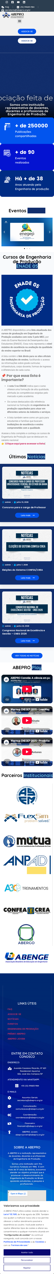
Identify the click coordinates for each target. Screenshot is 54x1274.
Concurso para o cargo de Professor (24, 507)
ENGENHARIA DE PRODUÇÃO (23, 1028)
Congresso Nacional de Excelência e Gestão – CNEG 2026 (23, 632)
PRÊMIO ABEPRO (16, 1033)
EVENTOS (13, 1023)
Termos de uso (19, 1245)
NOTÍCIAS (13, 1019)
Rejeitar (27, 1268)
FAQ (10, 1009)
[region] (27, 1237)
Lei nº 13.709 (10, 1214)
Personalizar (27, 1260)
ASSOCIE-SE (14, 1014)
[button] (19, 21)
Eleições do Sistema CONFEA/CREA (22, 570)
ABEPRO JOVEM (16, 1038)
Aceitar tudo (27, 1252)
